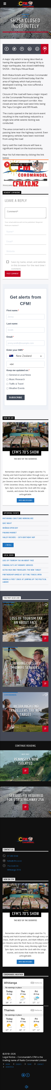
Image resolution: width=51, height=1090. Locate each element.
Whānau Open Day (10, 528)
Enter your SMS (15, 350)
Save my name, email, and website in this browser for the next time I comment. (28, 262)
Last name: (12, 324)
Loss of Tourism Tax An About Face (18, 560)
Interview (8, 605)
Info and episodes (25, 500)
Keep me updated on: (18, 370)
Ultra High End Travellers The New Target (22, 570)
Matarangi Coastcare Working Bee (18, 518)
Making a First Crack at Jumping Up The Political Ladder (24, 580)
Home (8, 1064)
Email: (10, 337)
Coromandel (10, 650)
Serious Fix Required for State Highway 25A (25, 798)
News (25, 17)
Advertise (10, 1067)
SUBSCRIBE (15, 397)
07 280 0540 (12, 856)
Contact (40, 1064)
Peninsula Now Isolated (26, 762)
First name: (12, 310)
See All (9, 545)
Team (29, 1064)
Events (18, 1064)
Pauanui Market (10, 532)
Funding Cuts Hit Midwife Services (18, 565)
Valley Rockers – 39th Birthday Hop (19, 537)
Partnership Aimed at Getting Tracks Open (22, 574)
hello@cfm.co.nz (14, 861)
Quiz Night (7, 523)
